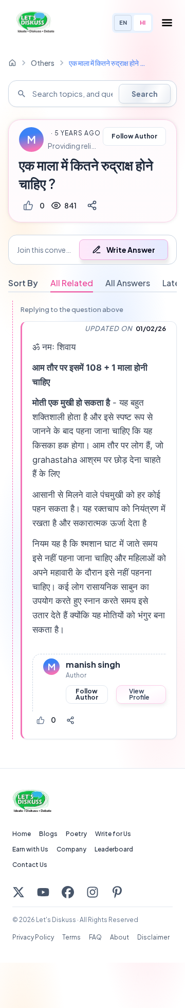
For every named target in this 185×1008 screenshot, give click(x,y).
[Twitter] (18, 892)
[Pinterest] (117, 892)
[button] (92, 250)
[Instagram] (92, 892)
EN (123, 22)
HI (142, 22)
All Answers (127, 282)
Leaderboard (114, 849)
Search (145, 93)
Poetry (76, 834)
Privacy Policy (33, 937)
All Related (71, 282)
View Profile (139, 694)
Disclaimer (153, 937)
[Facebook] (68, 892)
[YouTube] (43, 892)
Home (21, 834)
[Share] (92, 205)
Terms (71, 937)
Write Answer (130, 249)
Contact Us (29, 864)
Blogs (48, 834)
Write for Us (113, 834)
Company (71, 849)
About (119, 937)
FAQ (95, 937)
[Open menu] (167, 22)
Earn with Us (30, 849)
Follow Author (134, 136)
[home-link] (12, 63)
